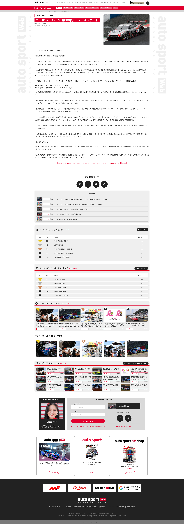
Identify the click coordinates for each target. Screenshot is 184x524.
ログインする (87, 421)
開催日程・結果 (68, 8)
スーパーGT (60, 3)
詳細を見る (91, 472)
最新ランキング (79, 8)
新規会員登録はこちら (98, 426)
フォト (115, 8)
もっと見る (53, 472)
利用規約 (68, 507)
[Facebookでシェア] (88, 184)
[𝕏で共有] (79, 184)
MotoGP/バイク (90, 3)
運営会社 (102, 507)
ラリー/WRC (99, 3)
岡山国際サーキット (115, 163)
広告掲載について (79, 507)
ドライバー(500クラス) (92, 8)
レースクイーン (114, 3)
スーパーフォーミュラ (70, 3)
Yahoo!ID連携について (125, 426)
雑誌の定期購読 (92, 507)
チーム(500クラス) (106, 8)
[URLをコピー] (104, 184)
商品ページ (129, 472)
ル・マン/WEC (81, 3)
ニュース (59, 8)
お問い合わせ (131, 507)
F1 (54, 3)
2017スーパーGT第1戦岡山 (65, 163)
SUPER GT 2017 (96, 163)
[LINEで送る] (96, 184)
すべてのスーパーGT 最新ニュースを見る (135, 363)
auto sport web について (116, 507)
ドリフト (106, 3)
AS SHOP (122, 3)
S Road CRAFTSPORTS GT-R (81, 163)
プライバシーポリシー (55, 507)
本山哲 (124, 163)
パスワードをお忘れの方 (80, 426)
